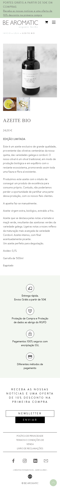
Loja (16, 33)
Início (7, 33)
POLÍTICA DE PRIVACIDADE (30, 435)
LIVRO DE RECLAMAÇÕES (30, 448)
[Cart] (46, 22)
